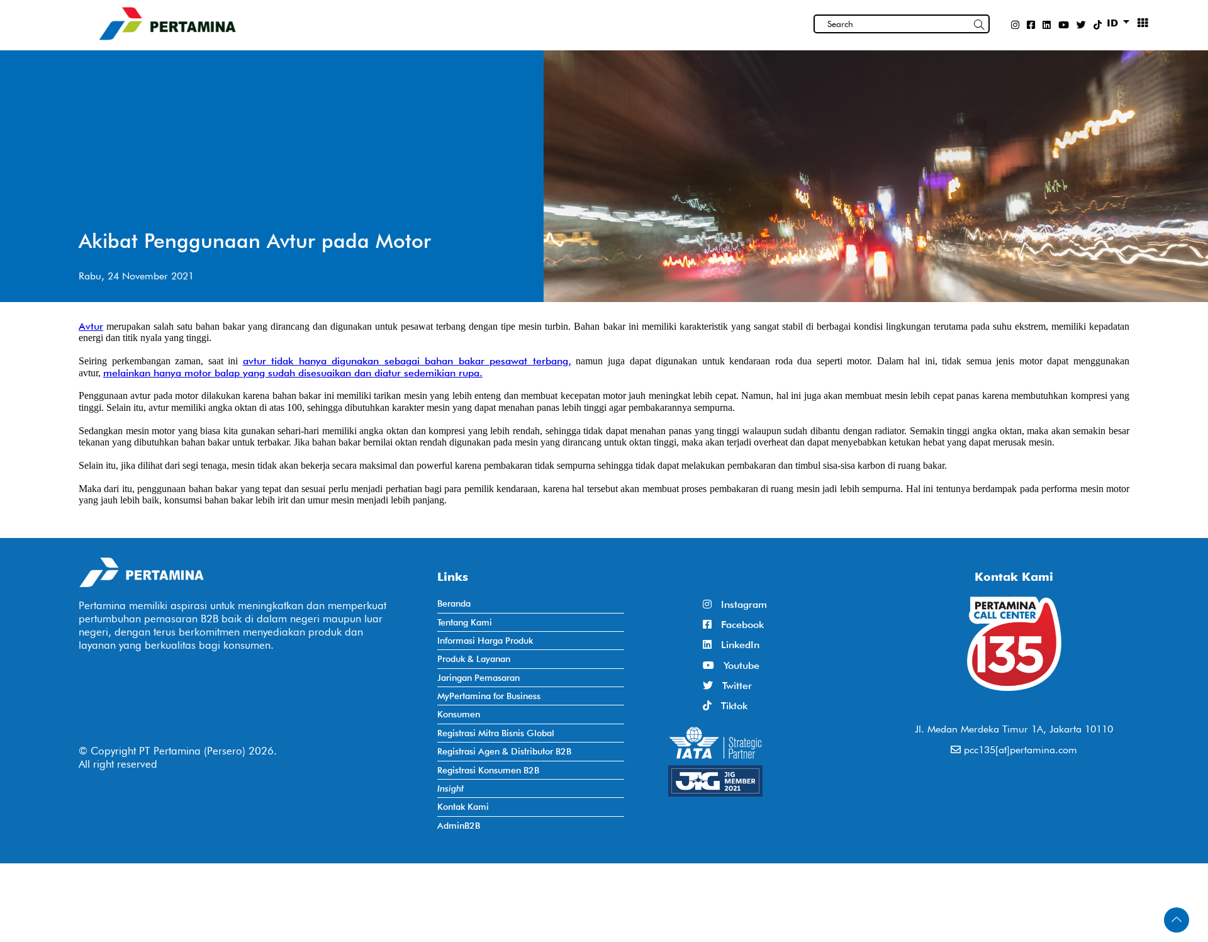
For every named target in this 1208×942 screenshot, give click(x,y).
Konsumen (458, 714)
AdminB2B (458, 825)
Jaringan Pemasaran (478, 677)
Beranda (454, 603)
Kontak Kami (463, 806)
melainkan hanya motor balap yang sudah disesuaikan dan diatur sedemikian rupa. (293, 373)
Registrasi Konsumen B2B (488, 770)
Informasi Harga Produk (485, 640)
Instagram (739, 604)
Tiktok (729, 706)
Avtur (91, 326)
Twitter (732, 686)
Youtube (736, 665)
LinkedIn (735, 645)
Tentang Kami (464, 622)
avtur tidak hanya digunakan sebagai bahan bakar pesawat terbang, (407, 361)
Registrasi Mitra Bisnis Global (495, 732)
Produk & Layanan (473, 658)
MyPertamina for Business (488, 695)
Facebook (738, 625)
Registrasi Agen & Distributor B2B (504, 751)
